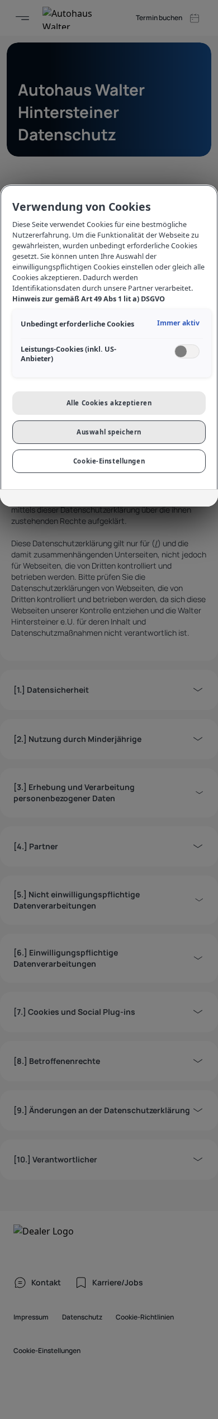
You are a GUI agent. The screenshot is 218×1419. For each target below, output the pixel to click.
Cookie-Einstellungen (109, 461)
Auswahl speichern (109, 432)
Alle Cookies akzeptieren (109, 403)
